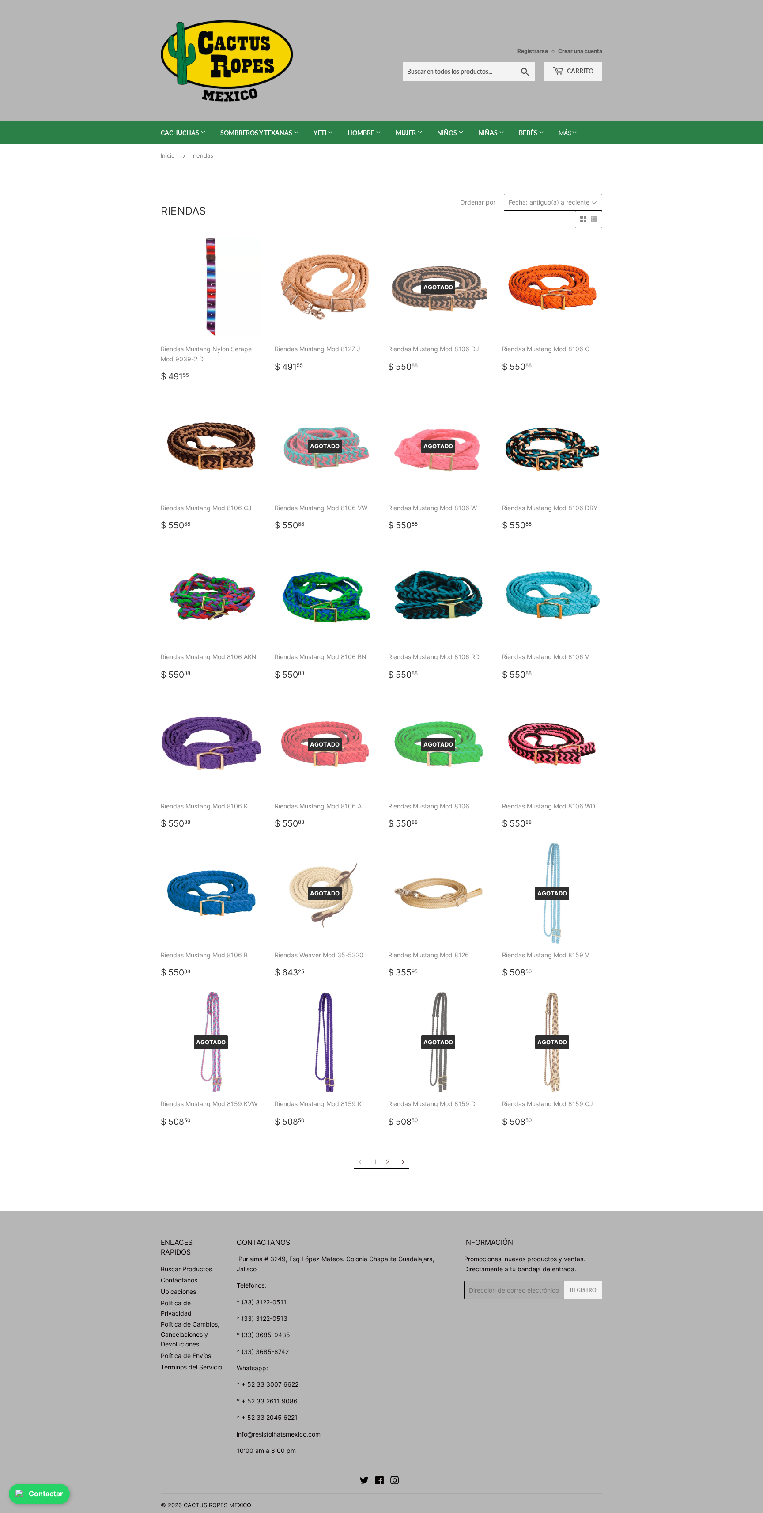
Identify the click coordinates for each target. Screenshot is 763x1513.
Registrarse (532, 51)
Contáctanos (179, 1280)
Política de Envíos (186, 1355)
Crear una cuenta (580, 51)
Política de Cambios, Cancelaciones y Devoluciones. (190, 1334)
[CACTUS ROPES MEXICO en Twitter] (364, 1481)
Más (565, 133)
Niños (447, 133)
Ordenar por (477, 202)
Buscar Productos (186, 1269)
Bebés (529, 133)
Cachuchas (180, 133)
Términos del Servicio (191, 1367)
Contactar (46, 1493)
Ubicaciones (178, 1291)
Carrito (579, 71)
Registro (583, 1290)
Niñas (488, 133)
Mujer (406, 133)
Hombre (362, 133)
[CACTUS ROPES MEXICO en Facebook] (379, 1481)
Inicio (168, 155)
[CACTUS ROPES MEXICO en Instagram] (394, 1481)
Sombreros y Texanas (257, 133)
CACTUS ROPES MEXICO (217, 1505)
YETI (321, 133)
